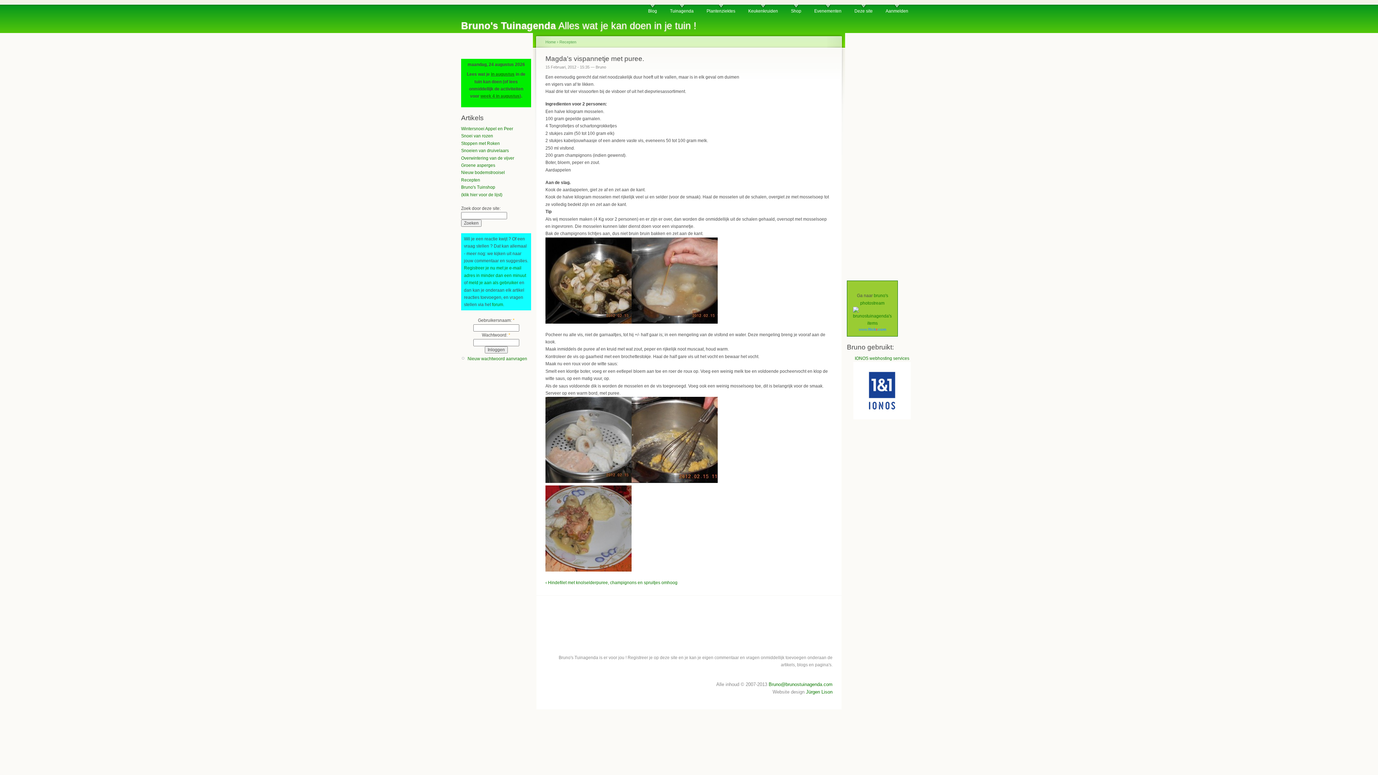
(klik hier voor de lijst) (481, 194)
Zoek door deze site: (481, 208)
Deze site (863, 11)
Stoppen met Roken (480, 143)
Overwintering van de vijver (487, 158)
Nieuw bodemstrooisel (483, 172)
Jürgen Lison (819, 692)
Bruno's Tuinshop (478, 187)
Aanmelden (897, 11)
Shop (796, 11)
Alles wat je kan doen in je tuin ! (579, 25)
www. (872, 329)
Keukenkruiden (763, 11)
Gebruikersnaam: (496, 320)
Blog (652, 11)
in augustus (503, 74)
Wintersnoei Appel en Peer (487, 128)
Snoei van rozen (477, 135)
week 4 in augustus (500, 96)
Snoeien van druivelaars (485, 150)
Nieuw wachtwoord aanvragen (497, 358)
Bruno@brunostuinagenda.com (801, 684)
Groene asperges (478, 165)
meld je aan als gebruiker (493, 282)
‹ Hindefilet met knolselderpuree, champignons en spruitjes (602, 582)
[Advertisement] (788, 118)
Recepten (470, 180)
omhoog (669, 582)
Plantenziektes (721, 11)
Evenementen (828, 11)
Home (550, 42)
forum (497, 304)
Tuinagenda (682, 11)
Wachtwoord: (496, 335)
